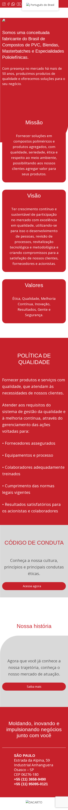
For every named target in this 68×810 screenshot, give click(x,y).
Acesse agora (32, 586)
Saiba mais (34, 687)
